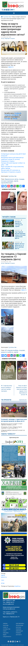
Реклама (18, 633)
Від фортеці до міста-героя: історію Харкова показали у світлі (11, 424)
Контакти (19, 634)
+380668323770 (9, 614)
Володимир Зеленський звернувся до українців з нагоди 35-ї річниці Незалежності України (12, 159)
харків (16, 181)
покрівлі (22, 350)
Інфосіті (10, 67)
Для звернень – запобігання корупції (20, 625)
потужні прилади (7, 181)
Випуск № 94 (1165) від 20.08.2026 (14, 477)
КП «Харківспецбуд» (11, 350)
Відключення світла (11, 179)
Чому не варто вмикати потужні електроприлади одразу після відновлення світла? (21, 390)
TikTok (15, 118)
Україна (5, 623)
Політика (5, 625)
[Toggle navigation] (14, 13)
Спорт (5, 631)
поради (21, 179)
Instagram (15, 115)
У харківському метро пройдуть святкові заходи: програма (6, 388)
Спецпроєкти (7, 636)
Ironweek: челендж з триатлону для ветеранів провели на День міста (14, 420)
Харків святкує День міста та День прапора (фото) (19, 246)
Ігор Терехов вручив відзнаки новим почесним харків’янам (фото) (20, 235)
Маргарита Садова (10, 38)
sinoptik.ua (17, 586)
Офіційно (6, 633)
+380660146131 (9, 602)
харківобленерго (6, 183)
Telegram (7, 115)
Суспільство (7, 17)
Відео (4, 634)
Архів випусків (23, 399)
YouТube (7, 118)
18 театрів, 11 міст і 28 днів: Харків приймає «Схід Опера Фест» (11, 427)
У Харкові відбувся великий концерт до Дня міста (13, 431)
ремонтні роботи (7, 352)
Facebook (18, 113)
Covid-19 (5, 627)
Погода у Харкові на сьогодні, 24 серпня (18, 224)
